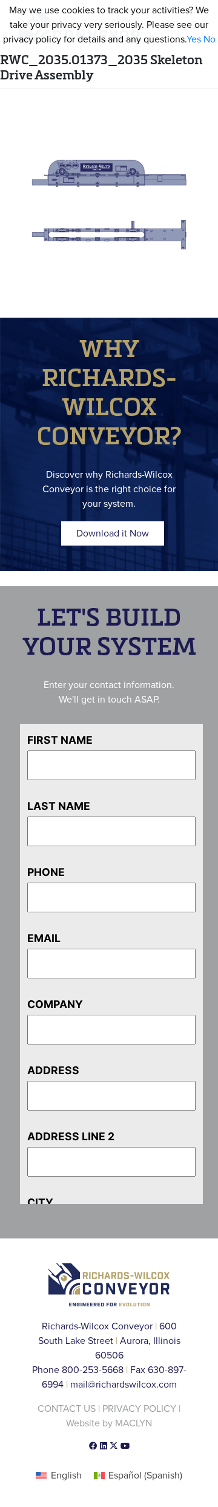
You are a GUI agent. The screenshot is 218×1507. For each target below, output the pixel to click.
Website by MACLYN (109, 1423)
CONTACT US (67, 1409)
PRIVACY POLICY (139, 1409)
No (209, 39)
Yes (194, 39)
